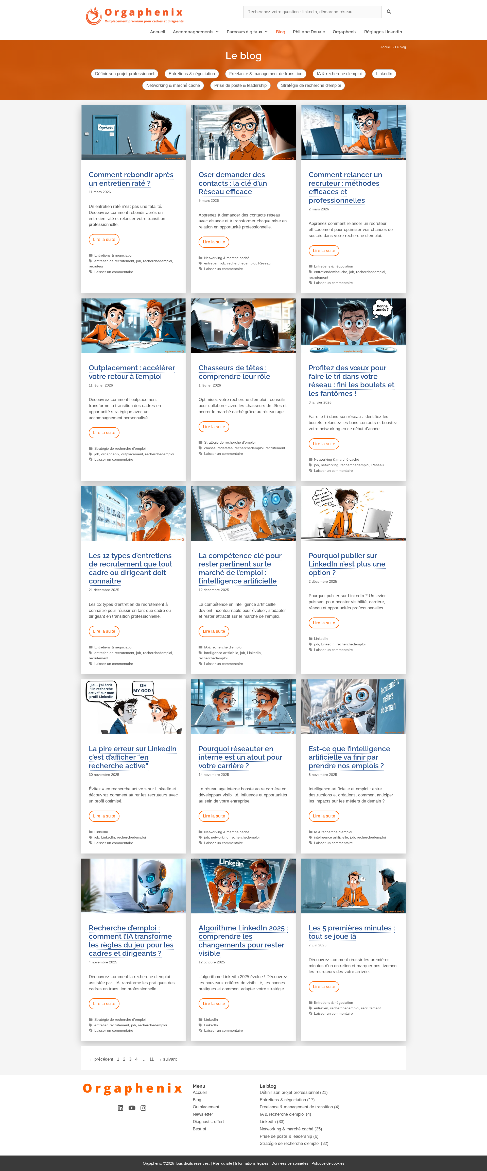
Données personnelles (289, 1163)
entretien (211, 263)
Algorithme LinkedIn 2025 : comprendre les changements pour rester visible (243, 941)
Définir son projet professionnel (124, 73)
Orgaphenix (345, 31)
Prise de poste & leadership (240, 85)
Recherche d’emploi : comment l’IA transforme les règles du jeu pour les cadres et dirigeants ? (131, 941)
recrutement (318, 277)
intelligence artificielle (221, 653)
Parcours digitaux (244, 31)
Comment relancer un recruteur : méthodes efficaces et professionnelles (345, 188)
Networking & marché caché (173, 85)
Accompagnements (193, 31)
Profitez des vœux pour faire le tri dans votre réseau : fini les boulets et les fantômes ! (351, 381)
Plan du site (222, 1163)
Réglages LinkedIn (383, 31)
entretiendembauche (330, 272)
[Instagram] (143, 1108)
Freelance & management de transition (265, 73)
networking (329, 465)
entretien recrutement (111, 1025)
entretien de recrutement (114, 261)
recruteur (96, 266)
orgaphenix (110, 454)
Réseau (264, 263)
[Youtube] (132, 1108)
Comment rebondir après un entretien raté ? (131, 179)
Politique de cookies (327, 1163)
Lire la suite (104, 239)
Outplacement (206, 1107)
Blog (280, 31)
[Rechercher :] (313, 11)
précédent (101, 1059)
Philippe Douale (309, 31)
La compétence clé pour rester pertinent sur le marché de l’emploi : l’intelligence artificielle (240, 568)
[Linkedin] (120, 1108)
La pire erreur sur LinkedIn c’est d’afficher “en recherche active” (133, 757)
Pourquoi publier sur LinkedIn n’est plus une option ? (347, 564)
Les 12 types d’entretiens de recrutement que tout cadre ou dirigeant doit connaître (130, 568)
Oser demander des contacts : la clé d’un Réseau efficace (233, 183)
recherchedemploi (157, 261)
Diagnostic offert (208, 1121)
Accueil (157, 31)
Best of (199, 1129)
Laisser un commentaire (113, 272)
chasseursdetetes (218, 448)
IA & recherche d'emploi (339, 73)
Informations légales (251, 1163)
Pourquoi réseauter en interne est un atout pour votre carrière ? (240, 757)
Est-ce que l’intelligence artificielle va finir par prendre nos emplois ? (349, 757)
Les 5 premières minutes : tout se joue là (352, 932)
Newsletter (203, 1114)
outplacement (132, 454)
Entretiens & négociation (192, 73)
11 (152, 1059)
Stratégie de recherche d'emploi (311, 85)
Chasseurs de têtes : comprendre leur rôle (234, 372)
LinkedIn (384, 73)
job (138, 261)
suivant (167, 1059)
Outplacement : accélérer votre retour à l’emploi (132, 372)
